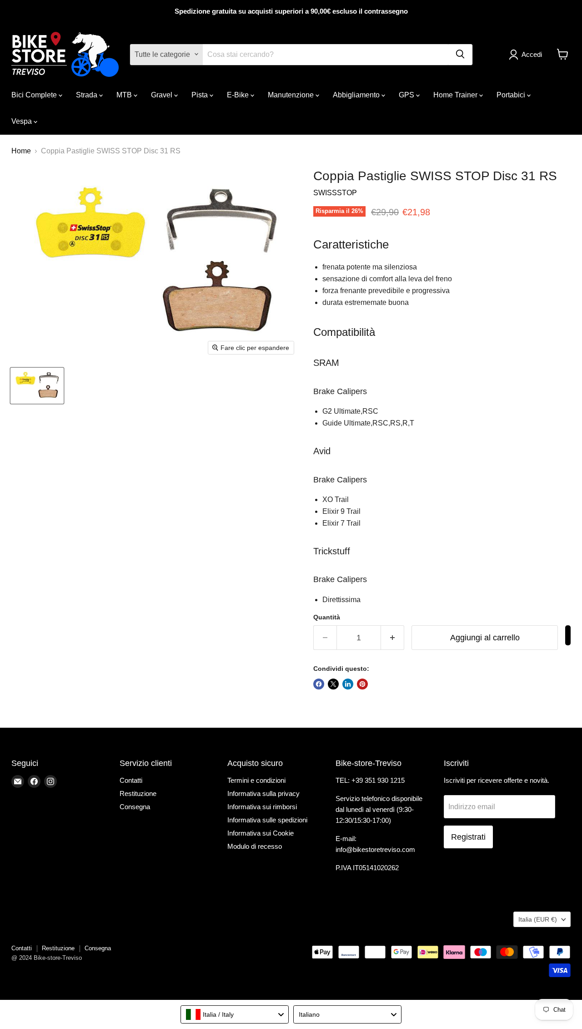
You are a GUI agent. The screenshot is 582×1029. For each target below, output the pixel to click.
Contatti (131, 780)
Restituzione (138, 793)
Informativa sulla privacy (263, 793)
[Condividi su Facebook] (318, 684)
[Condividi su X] (333, 684)
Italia (537, 919)
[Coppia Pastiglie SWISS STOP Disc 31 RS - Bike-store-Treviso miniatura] (37, 386)
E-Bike (239, 94)
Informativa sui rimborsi (262, 807)
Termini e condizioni (256, 780)
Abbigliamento (357, 94)
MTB (125, 94)
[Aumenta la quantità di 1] (392, 637)
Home (21, 151)
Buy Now (568, 635)
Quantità (326, 617)
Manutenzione (292, 94)
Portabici (512, 94)
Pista (200, 94)
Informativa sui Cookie (260, 833)
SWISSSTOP (335, 193)
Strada (87, 94)
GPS (407, 94)
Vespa (22, 121)
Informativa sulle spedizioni (267, 820)
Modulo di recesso (254, 846)
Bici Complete (35, 94)
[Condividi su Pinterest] (362, 684)
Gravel (162, 94)
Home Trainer (456, 94)
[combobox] (235, 1014)
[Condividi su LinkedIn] (347, 684)
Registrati (468, 836)
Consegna (135, 807)
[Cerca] (460, 54)
